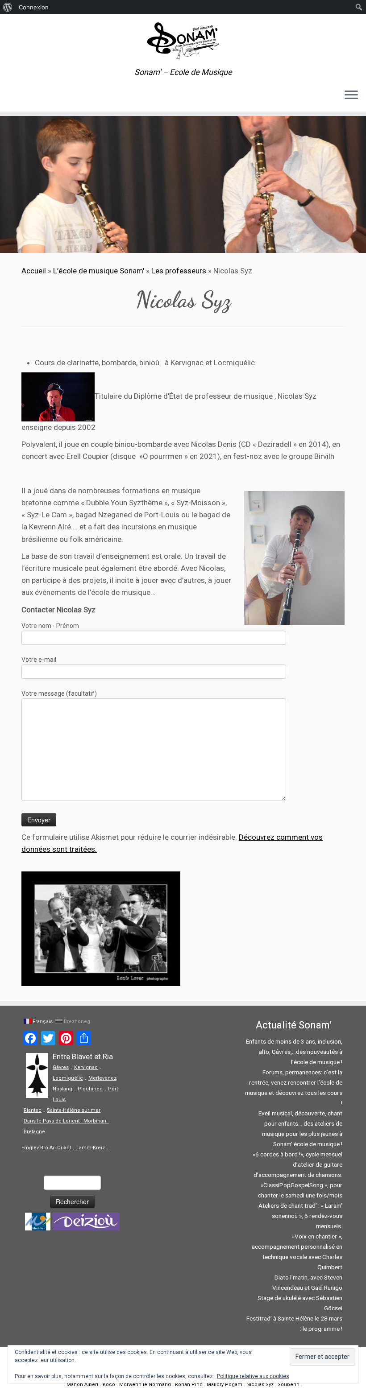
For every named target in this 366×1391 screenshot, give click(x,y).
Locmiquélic (68, 1078)
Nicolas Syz (260, 1384)
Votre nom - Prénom (50, 625)
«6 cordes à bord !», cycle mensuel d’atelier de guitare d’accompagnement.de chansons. (297, 1164)
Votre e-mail (38, 659)
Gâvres (61, 1067)
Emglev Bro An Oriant (46, 1148)
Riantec (33, 1110)
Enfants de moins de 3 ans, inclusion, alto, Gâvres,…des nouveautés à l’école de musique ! (294, 1051)
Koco (109, 1384)
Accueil (33, 270)
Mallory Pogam (224, 1384)
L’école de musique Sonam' (98, 270)
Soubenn (288, 1384)
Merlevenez (102, 1078)
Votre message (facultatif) (59, 693)
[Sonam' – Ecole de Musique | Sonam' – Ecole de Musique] (183, 41)
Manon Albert (83, 1384)
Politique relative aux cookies (253, 1376)
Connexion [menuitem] (34, 7)
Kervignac (86, 1067)
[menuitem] (8, 7)
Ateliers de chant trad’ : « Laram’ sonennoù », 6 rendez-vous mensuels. (300, 1216)
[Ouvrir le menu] (351, 95)
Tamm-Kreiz (90, 1148)
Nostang (62, 1089)
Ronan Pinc (189, 1384)
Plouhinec (90, 1089)
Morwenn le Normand (145, 1384)
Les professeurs (178, 270)
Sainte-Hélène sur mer (73, 1110)
